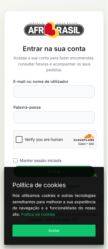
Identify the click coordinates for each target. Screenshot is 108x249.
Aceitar (54, 230)
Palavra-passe (27, 107)
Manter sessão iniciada (40, 160)
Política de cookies (38, 214)
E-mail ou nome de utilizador (41, 81)
